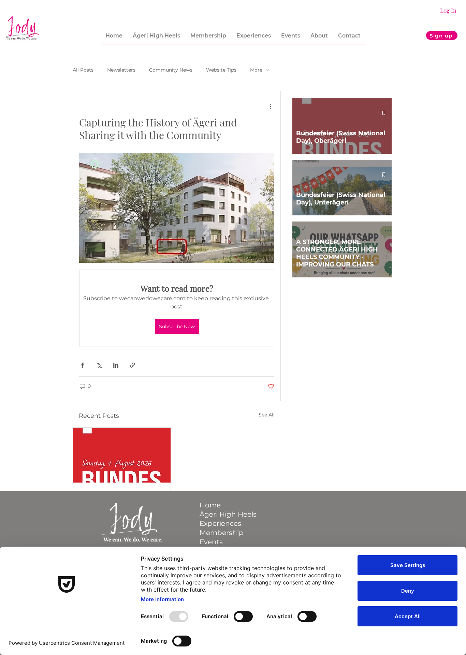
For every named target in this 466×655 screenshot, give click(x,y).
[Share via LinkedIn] (116, 365)
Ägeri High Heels (226, 514)
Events (211, 542)
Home (210, 505)
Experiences (220, 523)
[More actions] (270, 106)
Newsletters (121, 70)
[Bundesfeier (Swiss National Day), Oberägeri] (122, 455)
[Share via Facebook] (82, 365)
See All (267, 415)
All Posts (83, 70)
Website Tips (221, 70)
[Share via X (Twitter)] (99, 365)
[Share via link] (132, 365)
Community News (170, 70)
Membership (222, 533)
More (256, 70)
